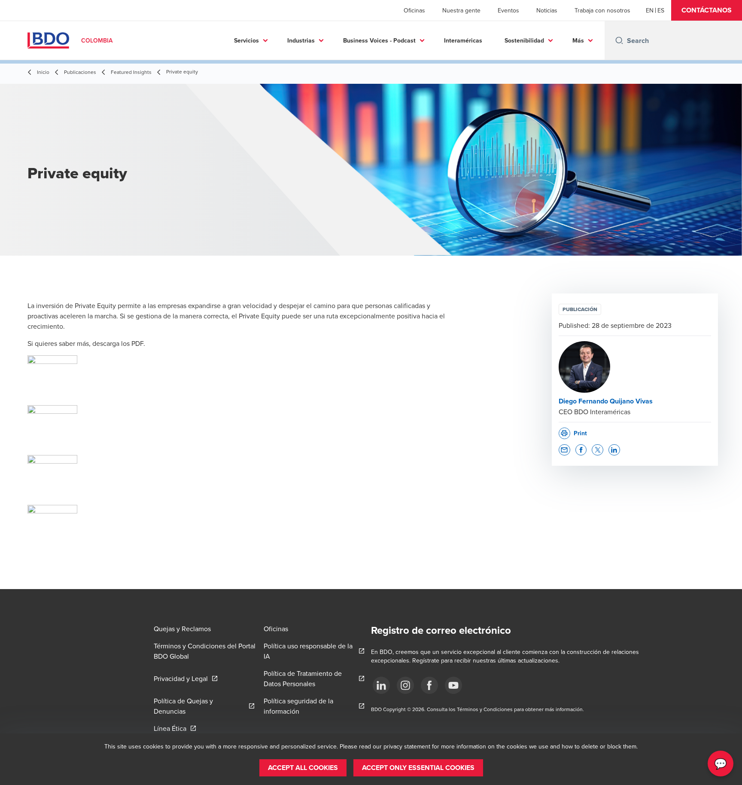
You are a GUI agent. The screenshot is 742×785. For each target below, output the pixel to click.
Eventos (508, 10)
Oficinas (414, 10)
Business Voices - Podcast (379, 40)
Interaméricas (463, 40)
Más (578, 40)
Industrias (301, 40)
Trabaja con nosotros (602, 10)
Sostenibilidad (524, 40)
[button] (706, 10)
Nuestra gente (461, 10)
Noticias (546, 10)
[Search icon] (619, 40)
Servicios (246, 40)
